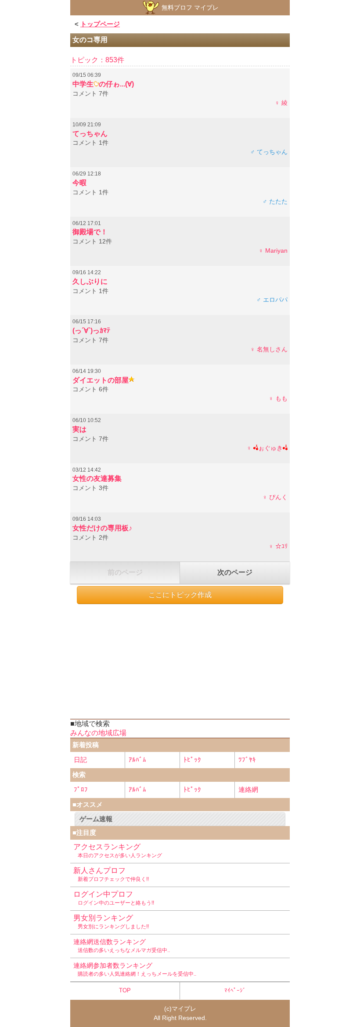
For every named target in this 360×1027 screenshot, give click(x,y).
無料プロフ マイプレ (189, 7)
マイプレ (184, 1008)
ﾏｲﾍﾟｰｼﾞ (235, 990)
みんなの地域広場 (98, 733)
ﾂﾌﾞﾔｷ (247, 759)
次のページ (234, 572)
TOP (125, 990)
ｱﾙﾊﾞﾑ (137, 759)
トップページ (100, 24)
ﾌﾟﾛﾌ (81, 789)
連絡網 (248, 789)
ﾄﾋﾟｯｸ (192, 759)
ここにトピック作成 (180, 594)
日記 (80, 759)
